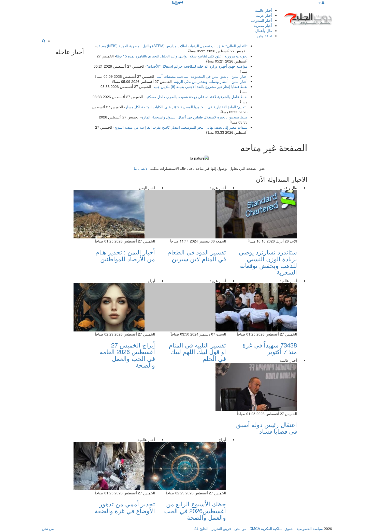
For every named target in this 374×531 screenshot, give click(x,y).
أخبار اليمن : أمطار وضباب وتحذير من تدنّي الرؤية (211, 81)
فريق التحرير (221, 528)
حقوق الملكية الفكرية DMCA (271, 528)
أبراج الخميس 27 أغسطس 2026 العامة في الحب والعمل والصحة (127, 354)
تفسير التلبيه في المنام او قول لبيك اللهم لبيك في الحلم (197, 351)
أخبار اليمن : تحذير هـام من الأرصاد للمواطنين (125, 255)
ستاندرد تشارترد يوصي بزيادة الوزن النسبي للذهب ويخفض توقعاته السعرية (268, 261)
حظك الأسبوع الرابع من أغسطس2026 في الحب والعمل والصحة (195, 510)
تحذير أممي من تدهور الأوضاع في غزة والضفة (125, 507)
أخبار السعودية (261, 20)
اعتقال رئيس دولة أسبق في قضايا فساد (266, 427)
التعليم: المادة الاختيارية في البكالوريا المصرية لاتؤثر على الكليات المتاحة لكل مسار (186, 106)
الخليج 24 (201, 528)
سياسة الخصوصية (309, 528)
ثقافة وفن (264, 35)
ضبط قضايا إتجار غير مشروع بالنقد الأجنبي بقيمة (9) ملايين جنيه (200, 86)
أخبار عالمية (263, 10)
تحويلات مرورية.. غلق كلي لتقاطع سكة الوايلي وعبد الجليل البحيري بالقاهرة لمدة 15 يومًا (182, 55)
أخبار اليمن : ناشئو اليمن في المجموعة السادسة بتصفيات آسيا (202, 76)
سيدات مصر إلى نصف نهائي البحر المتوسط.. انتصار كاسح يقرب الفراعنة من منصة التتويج (181, 127)
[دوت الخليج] (308, 17)
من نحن (240, 528)
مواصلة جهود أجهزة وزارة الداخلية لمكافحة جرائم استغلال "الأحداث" (197, 66)
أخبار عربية (264, 15)
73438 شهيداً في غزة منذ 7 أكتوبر (269, 348)
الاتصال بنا (141, 168)
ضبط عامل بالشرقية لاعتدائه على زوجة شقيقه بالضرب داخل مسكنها (197, 96)
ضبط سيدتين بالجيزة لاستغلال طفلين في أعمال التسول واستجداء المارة (195, 116)
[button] (321, 2)
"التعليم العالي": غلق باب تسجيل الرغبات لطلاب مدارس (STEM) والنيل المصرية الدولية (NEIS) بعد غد (172, 45)
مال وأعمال (263, 30)
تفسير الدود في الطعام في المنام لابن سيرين (196, 255)
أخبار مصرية (263, 25)
